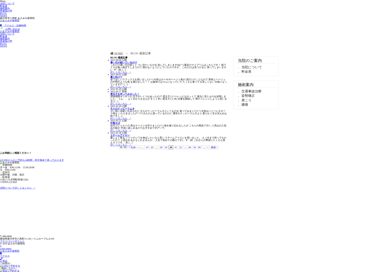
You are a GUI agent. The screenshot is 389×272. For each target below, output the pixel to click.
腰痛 (244, 104)
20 (152, 147)
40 (189, 147)
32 (180, 147)
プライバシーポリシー (12, 241)
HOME (118, 53)
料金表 (246, 71)
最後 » (214, 147)
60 (199, 147)
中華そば (115, 123)
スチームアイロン (120, 135)
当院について (251, 67)
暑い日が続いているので (123, 62)
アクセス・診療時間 (14, 25)
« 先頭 (132, 147)
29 (166, 147)
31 (175, 147)
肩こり (246, 100)
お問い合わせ (11, 29)
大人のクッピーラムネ (122, 108)
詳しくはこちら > (120, 72)
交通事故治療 (251, 91)
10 (147, 147)
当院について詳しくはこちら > (17, 188)
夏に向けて (116, 77)
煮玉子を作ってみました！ (124, 94)
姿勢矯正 (248, 96)
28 (161, 147)
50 (194, 147)
